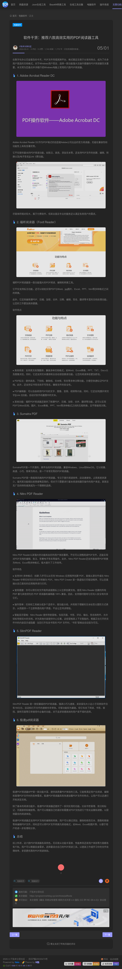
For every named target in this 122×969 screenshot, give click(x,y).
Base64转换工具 (58, 4)
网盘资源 (23, 4)
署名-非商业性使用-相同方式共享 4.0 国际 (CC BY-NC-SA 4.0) (69, 899)
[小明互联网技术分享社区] (5, 4)
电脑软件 (91, 4)
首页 (13, 4)
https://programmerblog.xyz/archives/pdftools (51, 895)
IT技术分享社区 (25, 46)
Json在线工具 (39, 4)
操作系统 (104, 4)
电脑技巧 (35, 881)
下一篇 (107, 934)
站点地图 (114, 959)
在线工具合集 (76, 4)
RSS (105, 959)
